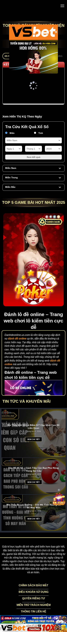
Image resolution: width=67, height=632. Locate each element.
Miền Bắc (10, 187)
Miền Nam (10, 168)
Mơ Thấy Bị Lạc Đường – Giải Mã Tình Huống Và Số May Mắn (33, 506)
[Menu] (62, 5)
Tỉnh (40, 133)
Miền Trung (11, 177)
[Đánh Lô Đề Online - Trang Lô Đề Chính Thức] (33, 5)
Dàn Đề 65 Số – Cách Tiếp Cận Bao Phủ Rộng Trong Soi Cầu (33, 469)
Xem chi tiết (33, 439)
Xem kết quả (33, 157)
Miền (11, 133)
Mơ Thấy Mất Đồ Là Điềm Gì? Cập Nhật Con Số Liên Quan (33, 426)
